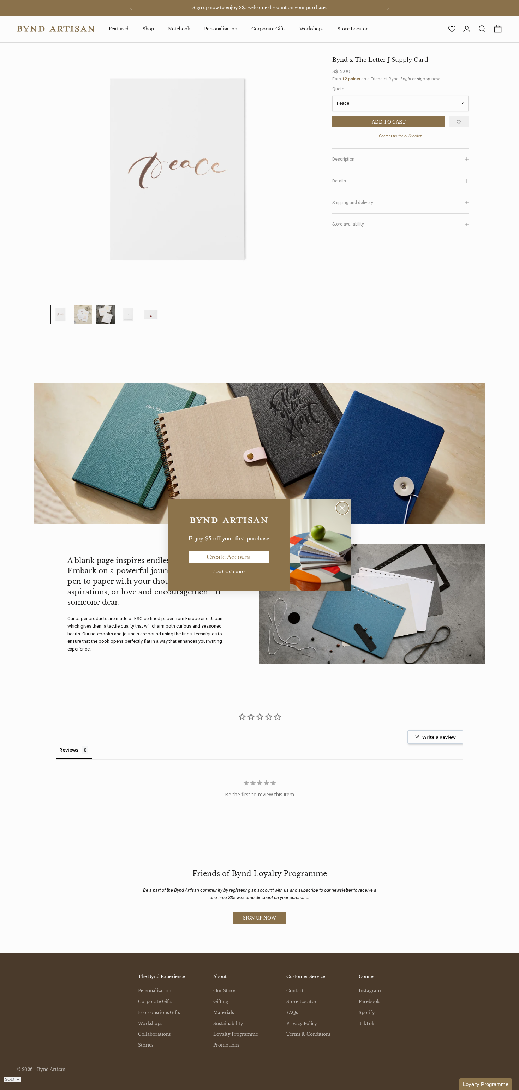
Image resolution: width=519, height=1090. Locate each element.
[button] (485, 1084)
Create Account (229, 557)
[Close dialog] (342, 508)
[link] (229, 520)
